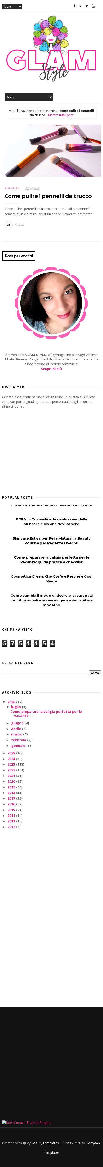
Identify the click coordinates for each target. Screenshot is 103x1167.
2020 (11, 781)
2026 (11, 702)
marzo (17, 734)
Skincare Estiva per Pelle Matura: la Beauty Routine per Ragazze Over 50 (52, 540)
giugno (17, 723)
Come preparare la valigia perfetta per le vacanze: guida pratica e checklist (51, 559)
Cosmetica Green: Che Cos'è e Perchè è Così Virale (51, 578)
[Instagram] (80, 6)
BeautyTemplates (45, 1143)
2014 (11, 815)
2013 (11, 821)
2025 (11, 753)
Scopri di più (51, 368)
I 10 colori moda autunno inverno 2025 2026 (51, 505)
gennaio (18, 745)
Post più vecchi (19, 256)
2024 (11, 758)
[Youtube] (93, 6)
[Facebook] (74, 6)
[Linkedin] (87, 6)
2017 (11, 798)
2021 (11, 775)
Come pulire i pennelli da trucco (48, 196)
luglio (16, 706)
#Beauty (12, 188)
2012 (11, 826)
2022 (11, 770)
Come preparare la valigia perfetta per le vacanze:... (46, 713)
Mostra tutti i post (60, 115)
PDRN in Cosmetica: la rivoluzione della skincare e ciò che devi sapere (51, 521)
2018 (11, 792)
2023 (11, 764)
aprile (16, 728)
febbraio (19, 740)
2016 (11, 804)
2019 (11, 787)
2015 (11, 809)
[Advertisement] (38, 450)
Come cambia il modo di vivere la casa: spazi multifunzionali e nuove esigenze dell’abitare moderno (51, 600)
